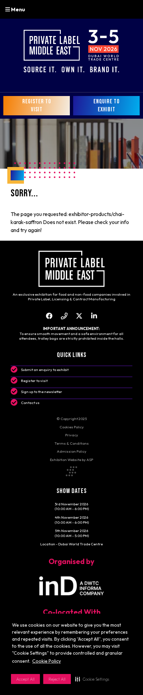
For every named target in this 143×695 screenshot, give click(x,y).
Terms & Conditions (72, 443)
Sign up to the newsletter (41, 391)
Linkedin (94, 316)
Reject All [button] (57, 679)
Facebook (49, 316)
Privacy (71, 435)
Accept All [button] (25, 679)
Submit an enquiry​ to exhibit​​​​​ (45, 369)
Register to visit (34, 380)
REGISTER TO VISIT (36, 105)
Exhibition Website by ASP (71, 459)
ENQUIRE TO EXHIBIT (106, 105)
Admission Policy (71, 451)
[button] (92, 679)
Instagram (64, 316)
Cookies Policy (72, 427)
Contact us (30, 402)
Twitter (79, 316)
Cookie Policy (46, 661)
